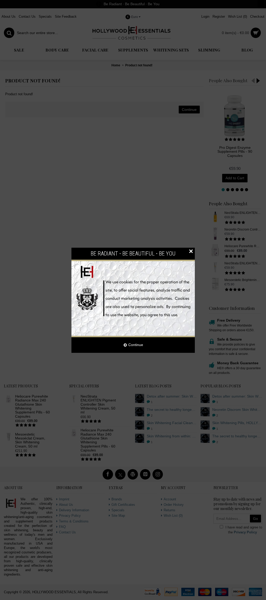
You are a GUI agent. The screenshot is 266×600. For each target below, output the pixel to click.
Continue (135, 345)
